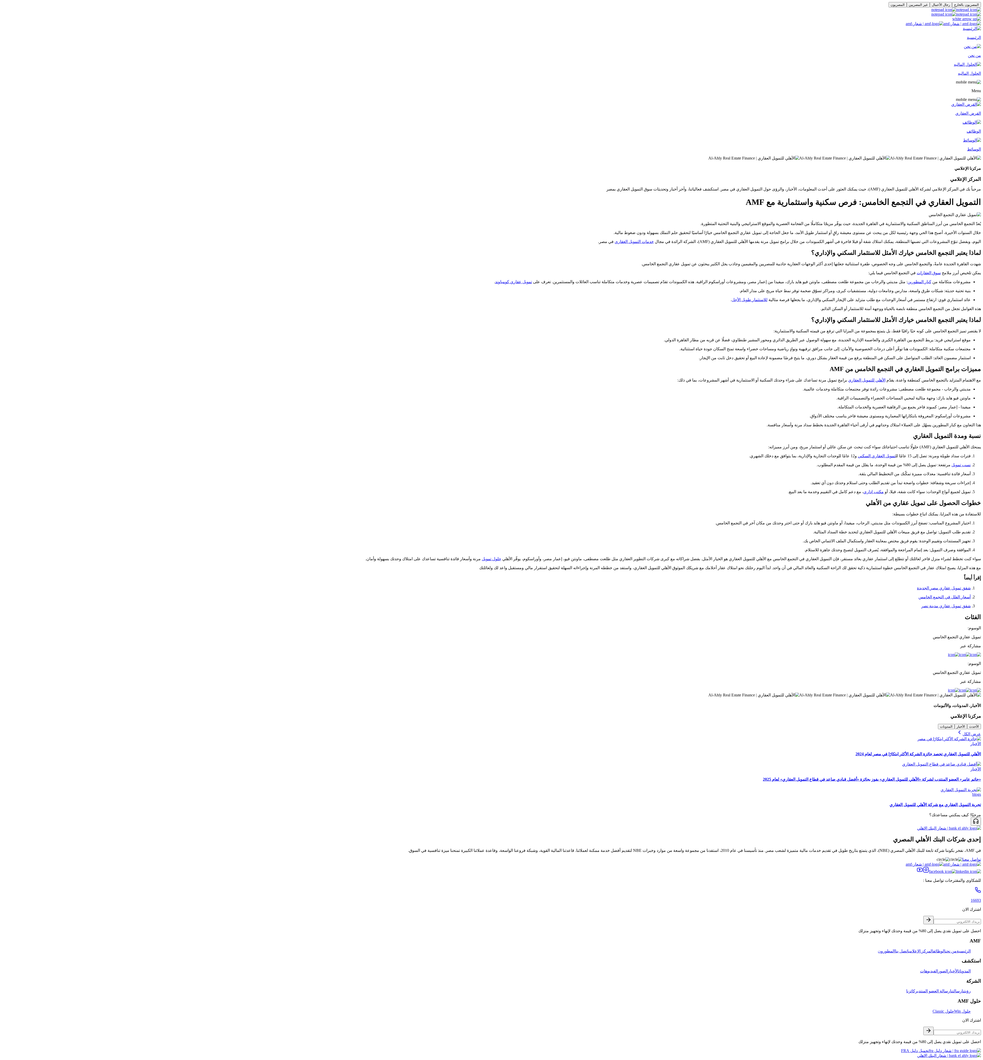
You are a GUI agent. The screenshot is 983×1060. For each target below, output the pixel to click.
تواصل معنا (971, 859)
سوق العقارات (929, 273)
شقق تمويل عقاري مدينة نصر (946, 606)
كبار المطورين (919, 282)
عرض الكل (972, 734)
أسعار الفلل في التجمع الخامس (944, 597)
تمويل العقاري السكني (876, 456)
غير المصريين (918, 5)
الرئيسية (964, 951)
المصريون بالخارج (966, 5)
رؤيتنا (966, 991)
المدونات (946, 726)
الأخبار (961, 726)
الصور (943, 971)
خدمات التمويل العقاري (634, 241)
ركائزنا (911, 991)
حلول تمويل (491, 559)
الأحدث (974, 726)
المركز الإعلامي (921, 951)
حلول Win (962, 1011)
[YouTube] (920, 871)
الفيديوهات (929, 971)
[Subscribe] (928, 920)
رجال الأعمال (941, 5)
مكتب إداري (873, 492)
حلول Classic (943, 1011)
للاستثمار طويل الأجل (749, 300)
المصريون (898, 5)
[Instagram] (926, 871)
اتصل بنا (902, 951)
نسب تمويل (961, 465)
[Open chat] (976, 821)
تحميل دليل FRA (915, 1050)
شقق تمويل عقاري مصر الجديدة (944, 588)
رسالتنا (956, 991)
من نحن (951, 951)
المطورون (886, 951)
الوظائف (939, 951)
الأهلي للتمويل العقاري (866, 380)
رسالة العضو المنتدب (933, 991)
